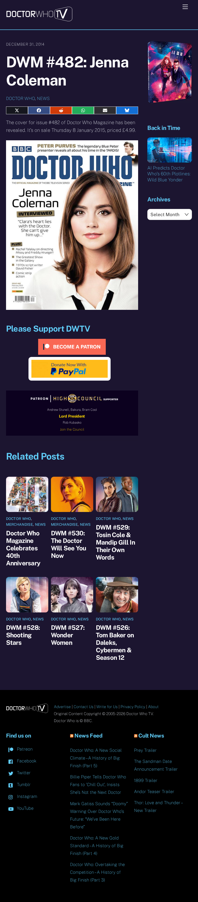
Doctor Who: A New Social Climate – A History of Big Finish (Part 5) (96, 758)
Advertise (62, 706)
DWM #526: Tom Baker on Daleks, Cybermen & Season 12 (115, 642)
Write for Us (107, 706)
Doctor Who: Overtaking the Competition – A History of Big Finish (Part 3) (97, 872)
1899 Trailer (145, 780)
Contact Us (83, 706)
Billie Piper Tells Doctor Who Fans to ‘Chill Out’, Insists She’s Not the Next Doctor (98, 784)
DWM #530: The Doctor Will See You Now (68, 544)
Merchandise (19, 524)
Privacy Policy (132, 706)
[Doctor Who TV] (39, 19)
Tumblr (23, 784)
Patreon (24, 749)
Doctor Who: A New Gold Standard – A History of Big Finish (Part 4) (96, 845)
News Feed (88, 735)
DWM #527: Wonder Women (68, 635)
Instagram (26, 796)
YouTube (25, 808)
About (153, 706)
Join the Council (72, 429)
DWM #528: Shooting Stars (23, 635)
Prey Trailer (145, 750)
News (43, 98)
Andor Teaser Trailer (154, 791)
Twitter (23, 772)
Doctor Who (20, 98)
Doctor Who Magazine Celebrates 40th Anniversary (23, 548)
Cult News (151, 735)
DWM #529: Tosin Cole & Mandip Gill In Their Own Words (115, 542)
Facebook (26, 760)
